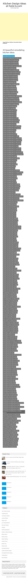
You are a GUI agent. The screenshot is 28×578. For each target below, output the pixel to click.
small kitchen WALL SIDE (12, 568)
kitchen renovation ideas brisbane (10, 230)
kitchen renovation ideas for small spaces (12, 248)
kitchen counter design (14, 567)
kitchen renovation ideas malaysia (10, 260)
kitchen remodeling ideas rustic (9, 182)
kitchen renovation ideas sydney (10, 280)
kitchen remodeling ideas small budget (11, 184)
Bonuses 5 (9, 482)
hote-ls (3, 564)
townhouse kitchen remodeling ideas (11, 430)
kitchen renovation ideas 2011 (9, 212)
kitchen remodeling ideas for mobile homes (12, 140)
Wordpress (23, 576)
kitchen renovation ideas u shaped (10, 284)
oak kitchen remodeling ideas (9, 316)
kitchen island (4, 536)
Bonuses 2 (9, 496)
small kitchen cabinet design (11, 566)
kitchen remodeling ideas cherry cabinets (11, 128)
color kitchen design (6, 511)
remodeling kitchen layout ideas (10, 372)
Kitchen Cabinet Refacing (7, 532)
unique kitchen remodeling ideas (10, 436)
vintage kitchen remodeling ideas (10, 442)
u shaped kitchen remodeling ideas (10, 434)
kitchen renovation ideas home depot (11, 254)
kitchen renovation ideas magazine (10, 258)
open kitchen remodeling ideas (9, 320)
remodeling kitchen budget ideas (10, 344)
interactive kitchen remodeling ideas (10, 104)
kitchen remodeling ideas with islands (11, 198)
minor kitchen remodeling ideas (9, 308)
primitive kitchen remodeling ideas (10, 330)
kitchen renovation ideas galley (9, 252)
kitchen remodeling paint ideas (9, 204)
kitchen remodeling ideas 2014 (9, 116)
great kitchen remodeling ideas (9, 88)
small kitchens (4, 555)
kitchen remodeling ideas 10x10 (10, 110)
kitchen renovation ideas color (9, 238)
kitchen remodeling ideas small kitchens (11, 186)
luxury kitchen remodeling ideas (10, 304)
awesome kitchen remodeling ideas (10, 62)
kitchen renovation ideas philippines (10, 274)
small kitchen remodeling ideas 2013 (10, 400)
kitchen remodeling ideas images (10, 164)
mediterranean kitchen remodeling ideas (11, 306)
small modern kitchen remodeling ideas (11, 414)
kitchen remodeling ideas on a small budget (12, 174)
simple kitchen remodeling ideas (10, 398)
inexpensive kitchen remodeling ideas (11, 100)
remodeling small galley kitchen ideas (11, 384)
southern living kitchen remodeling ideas (11, 420)
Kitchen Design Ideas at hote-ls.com (14, 4)
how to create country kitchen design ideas (15, 457)
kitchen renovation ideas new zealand (11, 264)
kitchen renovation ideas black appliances (12, 228)
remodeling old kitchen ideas (9, 382)
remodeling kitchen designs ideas (10, 350)
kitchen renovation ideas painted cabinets (12, 270)
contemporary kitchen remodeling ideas (11, 72)
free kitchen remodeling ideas (9, 86)
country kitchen (5, 518)
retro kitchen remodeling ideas (9, 392)
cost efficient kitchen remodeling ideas (11, 74)
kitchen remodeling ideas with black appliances (13, 196)
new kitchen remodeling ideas (9, 314)
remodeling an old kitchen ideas (10, 338)
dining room (4, 520)
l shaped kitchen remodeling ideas (10, 292)
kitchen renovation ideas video (9, 286)
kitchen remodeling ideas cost (9, 130)
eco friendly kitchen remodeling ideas (11, 84)
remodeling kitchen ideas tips (9, 366)
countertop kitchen (6, 515)
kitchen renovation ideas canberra (10, 236)
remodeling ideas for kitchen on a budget (12, 340)
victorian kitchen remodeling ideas (10, 440)
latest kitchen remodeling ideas (9, 296)
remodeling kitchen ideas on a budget (11, 360)
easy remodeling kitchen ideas (9, 82)
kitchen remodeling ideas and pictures (11, 120)
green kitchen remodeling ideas (9, 90)
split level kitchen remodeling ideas (10, 422)
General (3, 527)
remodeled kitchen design (8, 55)
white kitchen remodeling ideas (9, 446)
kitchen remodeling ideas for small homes (12, 148)
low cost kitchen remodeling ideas (10, 300)
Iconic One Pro (9, 576)
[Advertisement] (14, 27)
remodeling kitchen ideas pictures (10, 362)
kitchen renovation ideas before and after (12, 226)
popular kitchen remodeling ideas (10, 326)
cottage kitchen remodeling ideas (10, 76)
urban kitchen (4, 557)
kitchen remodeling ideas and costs (10, 118)
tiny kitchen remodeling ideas (9, 424)
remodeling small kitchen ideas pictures (11, 386)
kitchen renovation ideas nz (9, 266)
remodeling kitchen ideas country (10, 358)
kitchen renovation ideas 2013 (9, 214)
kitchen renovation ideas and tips (10, 222)
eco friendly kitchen (6, 522)
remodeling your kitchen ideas (9, 390)
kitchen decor (4, 534)
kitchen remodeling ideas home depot (11, 158)
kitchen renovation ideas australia (10, 224)
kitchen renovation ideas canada (10, 234)
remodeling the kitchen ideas (9, 388)
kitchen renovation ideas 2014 (9, 216)
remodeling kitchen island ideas (9, 370)
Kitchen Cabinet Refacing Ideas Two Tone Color (16, 476)
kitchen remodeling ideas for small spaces (12, 150)
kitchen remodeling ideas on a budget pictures (13, 172)
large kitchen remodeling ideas (9, 294)
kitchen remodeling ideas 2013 (9, 114)
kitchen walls (4, 545)
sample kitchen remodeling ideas (10, 394)
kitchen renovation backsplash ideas (10, 206)
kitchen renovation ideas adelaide (10, 218)
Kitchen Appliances (6, 529)
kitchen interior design (17, 564)
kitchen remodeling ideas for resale (10, 146)
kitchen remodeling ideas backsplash (11, 122)
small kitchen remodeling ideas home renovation (13, 406)
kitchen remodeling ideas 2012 (9, 112)
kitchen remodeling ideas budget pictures (12, 126)
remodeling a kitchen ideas (9, 334)
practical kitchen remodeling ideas (10, 328)
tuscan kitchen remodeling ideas (10, 432)
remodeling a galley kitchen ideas (10, 332)
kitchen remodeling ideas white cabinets (11, 194)
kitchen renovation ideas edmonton (10, 242)
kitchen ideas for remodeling (9, 108)
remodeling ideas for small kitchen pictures (12, 342)
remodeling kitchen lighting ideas (10, 374)
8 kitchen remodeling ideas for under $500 (12, 58)
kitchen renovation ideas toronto (10, 282)
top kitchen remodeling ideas (9, 428)
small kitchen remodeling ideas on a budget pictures (12, 411)
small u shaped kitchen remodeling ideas (11, 416)
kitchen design (8, 564)
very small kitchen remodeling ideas (10, 438)
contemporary (5, 513)
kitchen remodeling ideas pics (9, 180)
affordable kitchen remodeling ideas (11, 60)
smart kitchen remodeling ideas (9, 418)
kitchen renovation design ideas (10, 210)
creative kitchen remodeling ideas (10, 78)
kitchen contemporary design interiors (13, 565)
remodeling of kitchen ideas (9, 380)
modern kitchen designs (7, 550)
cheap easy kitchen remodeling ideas (11, 70)
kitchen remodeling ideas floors (10, 134)
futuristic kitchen (5, 525)
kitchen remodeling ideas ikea (9, 162)
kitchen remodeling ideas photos (10, 178)
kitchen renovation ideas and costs (10, 220)
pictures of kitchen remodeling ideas (11, 324)
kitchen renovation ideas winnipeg (10, 290)
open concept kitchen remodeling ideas (11, 318)
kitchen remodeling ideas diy (9, 132)
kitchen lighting (5, 538)
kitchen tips (4, 543)
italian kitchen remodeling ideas (10, 106)
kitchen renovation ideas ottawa (10, 268)
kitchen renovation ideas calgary (10, 232)
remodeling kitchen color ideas (9, 348)
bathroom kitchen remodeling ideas (10, 64)
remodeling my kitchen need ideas (10, 378)
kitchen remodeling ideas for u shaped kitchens (13, 154)
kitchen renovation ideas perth (9, 272)
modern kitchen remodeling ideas (10, 310)
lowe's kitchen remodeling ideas (10, 302)
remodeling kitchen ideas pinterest (10, 364)
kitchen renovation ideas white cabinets (11, 288)
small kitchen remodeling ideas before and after (13, 402)
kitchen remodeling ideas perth (9, 176)
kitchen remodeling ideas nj (9, 168)
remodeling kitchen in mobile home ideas (11, 368)
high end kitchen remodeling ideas (10, 92)
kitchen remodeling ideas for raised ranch (12, 144)
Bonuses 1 (9, 501)
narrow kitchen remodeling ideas (10, 312)
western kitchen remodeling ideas (10, 444)
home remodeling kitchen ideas (9, 94)
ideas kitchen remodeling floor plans (11, 98)
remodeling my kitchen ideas (9, 376)
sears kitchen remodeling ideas (9, 396)
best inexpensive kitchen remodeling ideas (12, 66)
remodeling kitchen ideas (8, 352)
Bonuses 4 (9, 487)
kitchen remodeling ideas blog (9, 124)
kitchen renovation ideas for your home (11, 250)
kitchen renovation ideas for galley (10, 246)
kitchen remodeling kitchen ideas (10, 202)
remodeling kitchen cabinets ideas (10, 346)
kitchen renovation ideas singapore (10, 276)
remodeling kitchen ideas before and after (12, 354)
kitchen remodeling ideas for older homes (12, 142)
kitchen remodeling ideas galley (9, 156)
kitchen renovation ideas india (9, 256)
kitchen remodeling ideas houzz (10, 160)
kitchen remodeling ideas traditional (10, 190)
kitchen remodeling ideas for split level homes (12, 152)
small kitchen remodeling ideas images (11, 408)
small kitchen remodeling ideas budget (11, 404)
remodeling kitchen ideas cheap (10, 356)
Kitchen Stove (4, 541)
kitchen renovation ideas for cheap (10, 244)
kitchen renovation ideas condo (9, 240)
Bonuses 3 (9, 492)
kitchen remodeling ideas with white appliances (13, 200)
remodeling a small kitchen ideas (10, 336)
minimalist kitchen (5, 548)
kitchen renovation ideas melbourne (10, 262)
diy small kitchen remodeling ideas (10, 80)
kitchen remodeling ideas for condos (11, 136)
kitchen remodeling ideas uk (9, 192)
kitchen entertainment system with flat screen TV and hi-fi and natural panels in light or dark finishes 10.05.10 (15, 473)
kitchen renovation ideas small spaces (11, 278)
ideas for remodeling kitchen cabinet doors (12, 96)
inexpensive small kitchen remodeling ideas (12, 102)
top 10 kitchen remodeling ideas (10, 426)
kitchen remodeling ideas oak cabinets (11, 170)
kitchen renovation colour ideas (9, 208)
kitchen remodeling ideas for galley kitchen (12, 138)
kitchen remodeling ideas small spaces (11, 188)
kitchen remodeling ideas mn (9, 166)
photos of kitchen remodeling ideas (10, 322)
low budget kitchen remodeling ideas (11, 298)
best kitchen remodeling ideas (9, 68)
